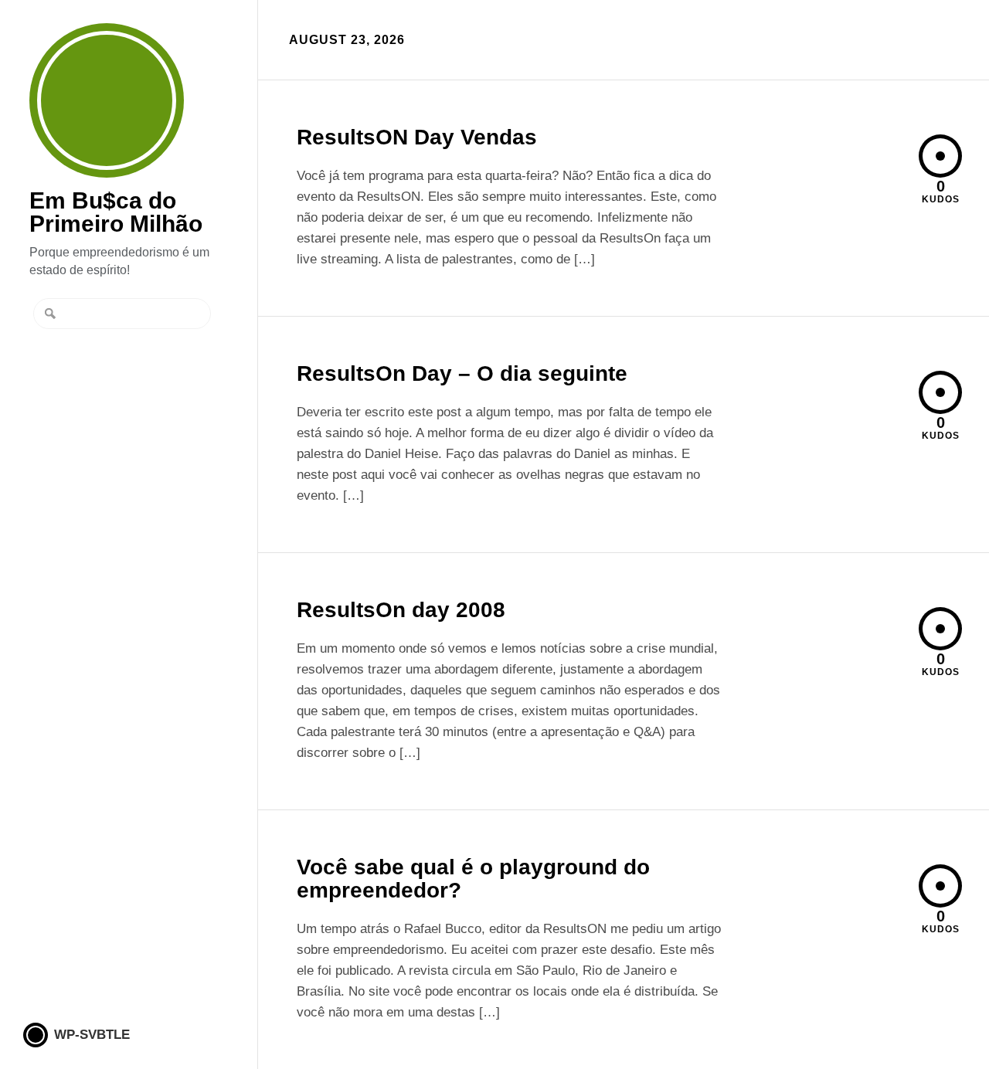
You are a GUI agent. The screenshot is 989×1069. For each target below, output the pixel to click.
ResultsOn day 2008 (401, 610)
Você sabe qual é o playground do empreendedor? (473, 878)
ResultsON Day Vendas (417, 137)
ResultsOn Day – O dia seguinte (462, 373)
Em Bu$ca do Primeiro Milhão (106, 100)
